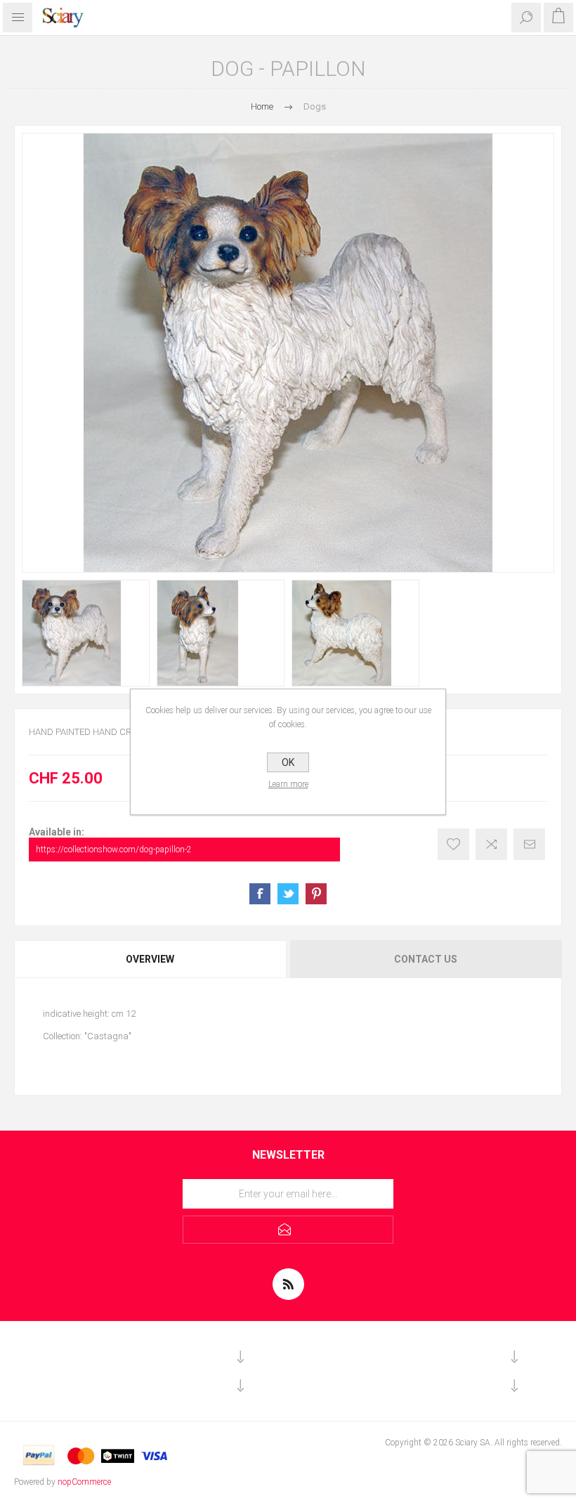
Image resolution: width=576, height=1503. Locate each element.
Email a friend (529, 844)
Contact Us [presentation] (425, 959)
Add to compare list (491, 844)
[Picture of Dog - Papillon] (86, 633)
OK (288, 762)
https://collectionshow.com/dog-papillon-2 (114, 849)
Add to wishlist (453, 844)
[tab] (151, 959)
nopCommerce (84, 1482)
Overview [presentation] (150, 959)
